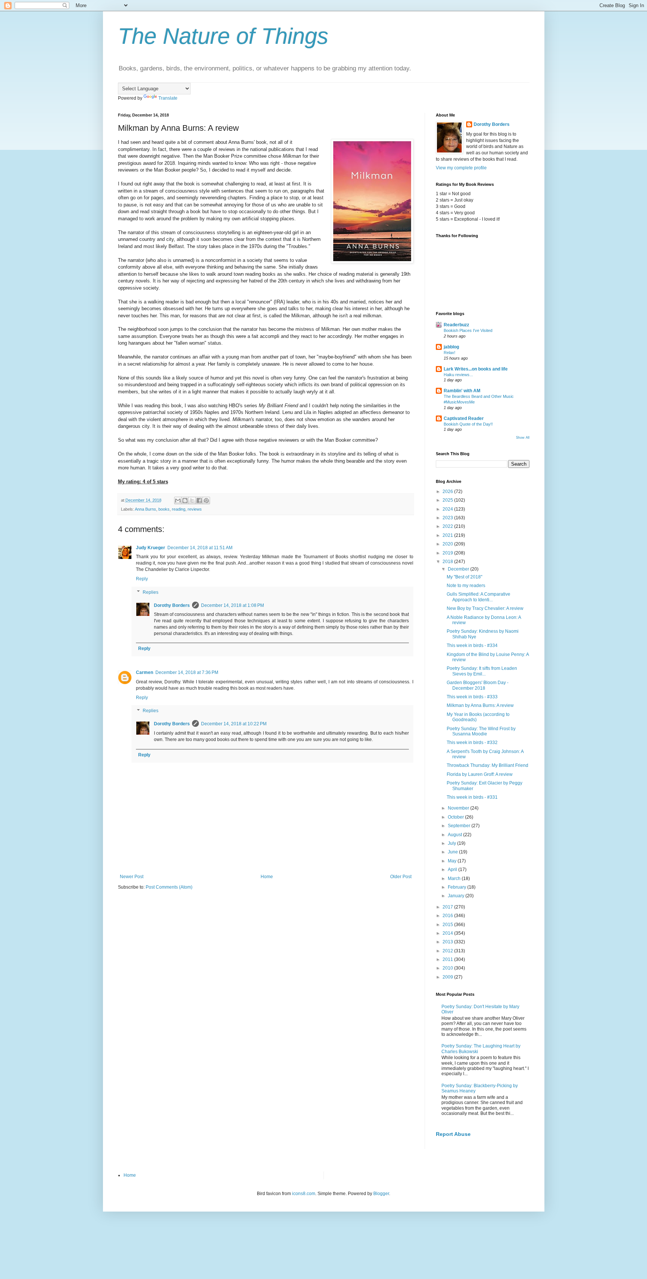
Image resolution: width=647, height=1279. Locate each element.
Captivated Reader (464, 418)
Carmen (144, 672)
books (164, 509)
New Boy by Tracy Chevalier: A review (485, 608)
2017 (448, 907)
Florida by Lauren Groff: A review (480, 774)
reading (178, 509)
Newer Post (131, 876)
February (457, 887)
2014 (448, 933)
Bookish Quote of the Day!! (468, 424)
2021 (448, 535)
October (456, 817)
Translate (167, 98)
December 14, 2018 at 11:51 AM (200, 547)
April (453, 869)
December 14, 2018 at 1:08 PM (232, 605)
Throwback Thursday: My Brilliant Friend (487, 765)
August (455, 834)
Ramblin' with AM (462, 390)
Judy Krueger (150, 547)
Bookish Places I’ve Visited (468, 330)
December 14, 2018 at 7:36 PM (186, 672)
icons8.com (303, 1193)
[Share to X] (192, 500)
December (459, 569)
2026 (448, 491)
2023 (448, 517)
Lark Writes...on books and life (476, 369)
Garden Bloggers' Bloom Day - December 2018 (477, 685)
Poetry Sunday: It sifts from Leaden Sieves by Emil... (482, 671)
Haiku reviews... (458, 374)
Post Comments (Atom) (169, 887)
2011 (448, 959)
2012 (448, 950)
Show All (522, 437)
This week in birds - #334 (472, 645)
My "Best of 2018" (464, 577)
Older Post (400, 876)
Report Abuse (453, 1134)
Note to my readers (466, 585)
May (453, 861)
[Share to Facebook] (199, 500)
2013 (448, 941)
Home (267, 876)
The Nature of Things (223, 36)
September (459, 825)
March (455, 878)
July (452, 843)
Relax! (449, 352)
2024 (448, 509)
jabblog (451, 347)
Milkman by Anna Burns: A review (480, 705)
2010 (448, 968)
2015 (448, 924)
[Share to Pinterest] (206, 500)
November (459, 808)
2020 (448, 544)
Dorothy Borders (172, 605)
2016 (448, 915)
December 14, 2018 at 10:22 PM (234, 723)
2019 (448, 553)
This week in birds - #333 (472, 696)
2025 (448, 500)
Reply (142, 578)
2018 (448, 561)
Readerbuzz (456, 324)
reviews (195, 509)
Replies (150, 592)
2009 (448, 977)
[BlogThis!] (185, 500)
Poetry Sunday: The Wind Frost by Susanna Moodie (481, 731)
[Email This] (178, 500)
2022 (448, 526)
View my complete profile (461, 167)
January (456, 895)
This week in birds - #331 (472, 797)
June (453, 852)
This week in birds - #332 (472, 742)
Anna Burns (145, 509)
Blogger (381, 1193)
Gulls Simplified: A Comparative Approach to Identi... (478, 597)
